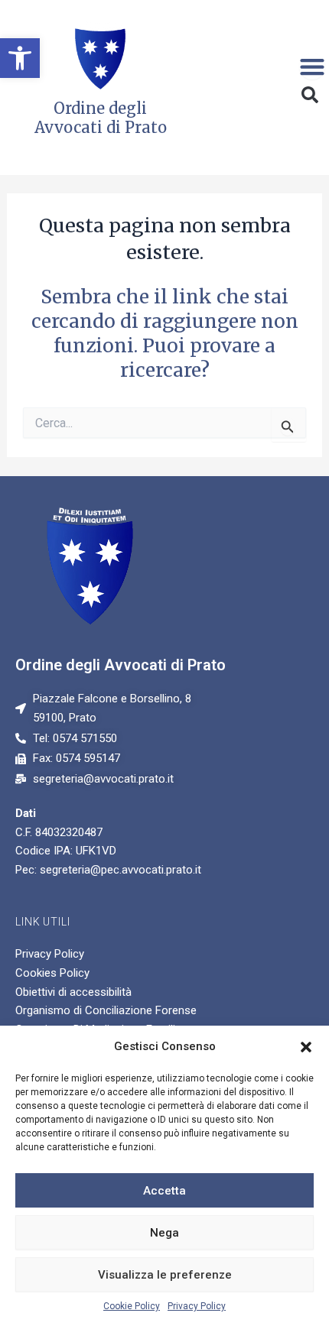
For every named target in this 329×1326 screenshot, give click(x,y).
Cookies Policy (52, 973)
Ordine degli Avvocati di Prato (120, 665)
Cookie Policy (131, 1306)
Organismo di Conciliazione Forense (106, 1010)
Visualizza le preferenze (165, 1275)
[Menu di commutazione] (312, 66)
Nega (164, 1233)
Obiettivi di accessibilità (73, 992)
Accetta (164, 1191)
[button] (20, 58)
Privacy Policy (197, 1306)
